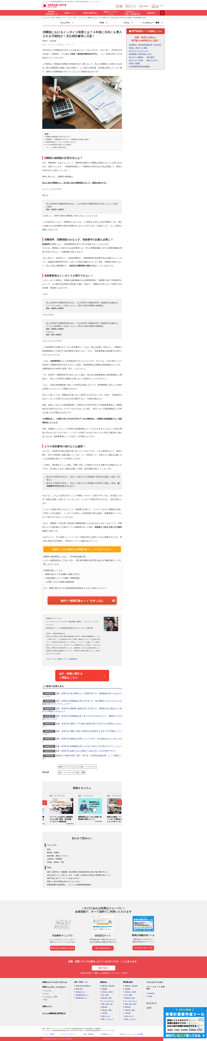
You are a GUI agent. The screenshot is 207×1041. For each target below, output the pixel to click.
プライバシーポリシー (69, 1034)
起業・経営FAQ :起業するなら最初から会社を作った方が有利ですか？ (86, 751)
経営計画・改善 (106, 998)
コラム (70, 17)
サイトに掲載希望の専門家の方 (54, 1013)
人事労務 (104, 1013)
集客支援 (104, 1007)
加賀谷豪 (52, 41)
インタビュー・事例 (50, 996)
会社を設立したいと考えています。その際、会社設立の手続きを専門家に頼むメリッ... (79, 875)
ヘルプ (148, 1008)
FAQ (45, 999)
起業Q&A (103, 982)
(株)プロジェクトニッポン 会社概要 (131, 1034)
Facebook (151, 993)
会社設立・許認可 (107, 992)
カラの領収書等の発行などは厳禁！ (59, 145)
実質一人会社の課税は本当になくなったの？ (64, 881)
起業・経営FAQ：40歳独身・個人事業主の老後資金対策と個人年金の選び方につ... (78, 872)
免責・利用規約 (89, 1034)
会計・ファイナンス (79, 17)
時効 (48, 849)
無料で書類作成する (102, 948)
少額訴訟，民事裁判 (54, 859)
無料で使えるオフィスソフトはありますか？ (64, 878)
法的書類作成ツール (82, 995)
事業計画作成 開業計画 (83, 986)
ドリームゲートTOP (48, 17)
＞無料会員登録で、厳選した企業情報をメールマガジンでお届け (103, 973)
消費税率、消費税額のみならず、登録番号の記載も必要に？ (68, 139)
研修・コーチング (107, 1019)
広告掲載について (107, 1034)
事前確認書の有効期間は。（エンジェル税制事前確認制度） (69, 885)
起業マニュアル (61, 17)
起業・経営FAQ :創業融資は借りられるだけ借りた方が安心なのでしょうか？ (89, 746)
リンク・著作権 (49, 1034)
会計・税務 (80, 772)
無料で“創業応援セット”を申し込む (82, 600)
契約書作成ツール (81, 998)
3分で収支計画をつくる (143, 948)
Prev (44, 802)
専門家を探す (128, 982)
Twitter (150, 996)
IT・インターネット (107, 1001)
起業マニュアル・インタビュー (54, 987)
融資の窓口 (79, 989)
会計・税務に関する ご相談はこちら (71, 675)
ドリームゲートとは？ (154, 982)
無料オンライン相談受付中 (68, 659)
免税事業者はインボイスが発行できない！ (61, 142)
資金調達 (62, 948)
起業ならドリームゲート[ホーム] (54, 982)
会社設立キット (81, 992)
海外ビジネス (105, 1016)
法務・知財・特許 (107, 1004)
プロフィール (51, 659)
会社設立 (71, 948)
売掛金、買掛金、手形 (55, 862)
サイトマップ (151, 1003)
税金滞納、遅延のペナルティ (58, 856)
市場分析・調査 (106, 1010)
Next (119, 802)
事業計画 (54, 948)
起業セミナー (47, 1006)
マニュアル (48, 990)
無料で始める (103, 968)
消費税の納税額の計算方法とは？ (58, 137)
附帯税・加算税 (53, 853)
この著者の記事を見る (58, 147)
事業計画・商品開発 (107, 986)
